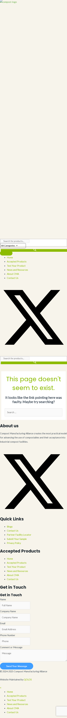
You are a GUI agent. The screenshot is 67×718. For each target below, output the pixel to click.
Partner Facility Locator (19, 534)
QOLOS (28, 679)
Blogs (10, 526)
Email (2, 623)
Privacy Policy (14, 543)
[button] (33, 350)
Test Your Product (16, 567)
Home (10, 558)
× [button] (0, 687)
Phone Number (7, 635)
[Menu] (6, 253)
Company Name (8, 611)
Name (3, 599)
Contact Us (12, 530)
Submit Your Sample (17, 539)
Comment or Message (11, 647)
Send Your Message (16, 666)
